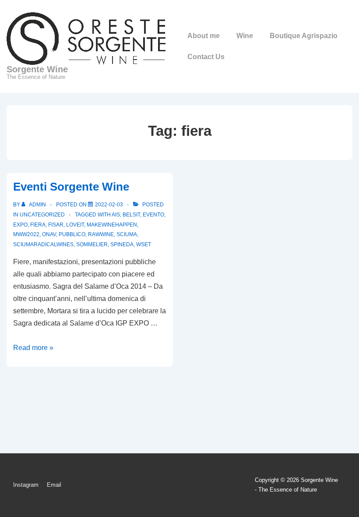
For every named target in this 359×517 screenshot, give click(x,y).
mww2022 (26, 234)
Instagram (26, 485)
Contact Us (206, 56)
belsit (131, 215)
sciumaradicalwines (43, 244)
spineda (122, 244)
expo (20, 225)
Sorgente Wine (37, 69)
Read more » (33, 347)
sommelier (92, 244)
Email (54, 485)
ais (116, 215)
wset (143, 244)
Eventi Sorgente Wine (71, 186)
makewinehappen (112, 225)
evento (153, 215)
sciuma (126, 234)
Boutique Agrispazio (304, 35)
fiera (38, 225)
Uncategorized (42, 215)
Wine (244, 35)
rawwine (101, 234)
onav (49, 234)
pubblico (72, 234)
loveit (75, 225)
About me (203, 35)
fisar (55, 225)
